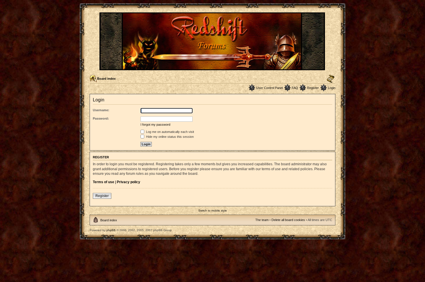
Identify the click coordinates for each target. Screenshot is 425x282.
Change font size (330, 79)
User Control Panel (269, 88)
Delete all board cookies (288, 220)
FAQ (295, 88)
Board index (106, 78)
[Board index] (213, 68)
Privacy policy (128, 182)
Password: (101, 118)
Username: (101, 110)
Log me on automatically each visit (169, 131)
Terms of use (103, 182)
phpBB (111, 230)
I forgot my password (155, 124)
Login (331, 88)
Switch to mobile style (212, 210)
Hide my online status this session (169, 136)
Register (313, 88)
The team (262, 220)
